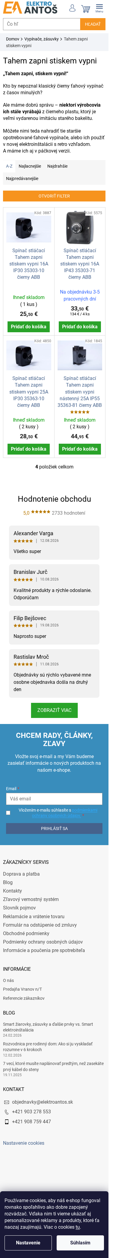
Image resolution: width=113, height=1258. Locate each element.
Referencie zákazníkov (24, 998)
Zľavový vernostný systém (31, 899)
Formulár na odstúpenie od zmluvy (40, 925)
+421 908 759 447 (31, 1121)
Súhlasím (80, 1243)
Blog (8, 882)
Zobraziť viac (54, 710)
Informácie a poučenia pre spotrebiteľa (44, 950)
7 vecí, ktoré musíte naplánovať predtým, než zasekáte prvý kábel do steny (53, 1066)
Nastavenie (28, 1243)
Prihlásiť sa (54, 828)
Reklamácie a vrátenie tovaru (33, 916)
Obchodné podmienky (26, 933)
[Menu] (99, 8)
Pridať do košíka (28, 327)
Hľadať (93, 24)
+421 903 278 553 (31, 1112)
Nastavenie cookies (23, 1143)
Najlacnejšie (30, 166)
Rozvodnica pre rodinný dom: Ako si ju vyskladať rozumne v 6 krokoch (48, 1046)
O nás (8, 980)
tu (78, 1227)
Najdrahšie (57, 166)
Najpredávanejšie (22, 178)
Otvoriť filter (54, 196)
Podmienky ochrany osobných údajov (43, 942)
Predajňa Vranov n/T (22, 989)
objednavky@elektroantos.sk (42, 1102)
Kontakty (12, 891)
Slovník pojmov (19, 908)
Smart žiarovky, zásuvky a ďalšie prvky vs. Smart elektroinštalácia (48, 1027)
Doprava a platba (21, 874)
